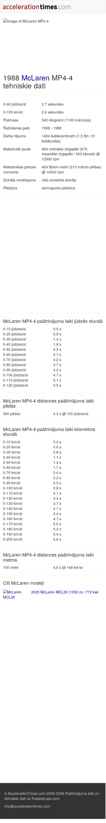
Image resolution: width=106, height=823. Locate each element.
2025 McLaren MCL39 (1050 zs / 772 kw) (65, 591)
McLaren (36, 77)
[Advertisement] (52, 255)
